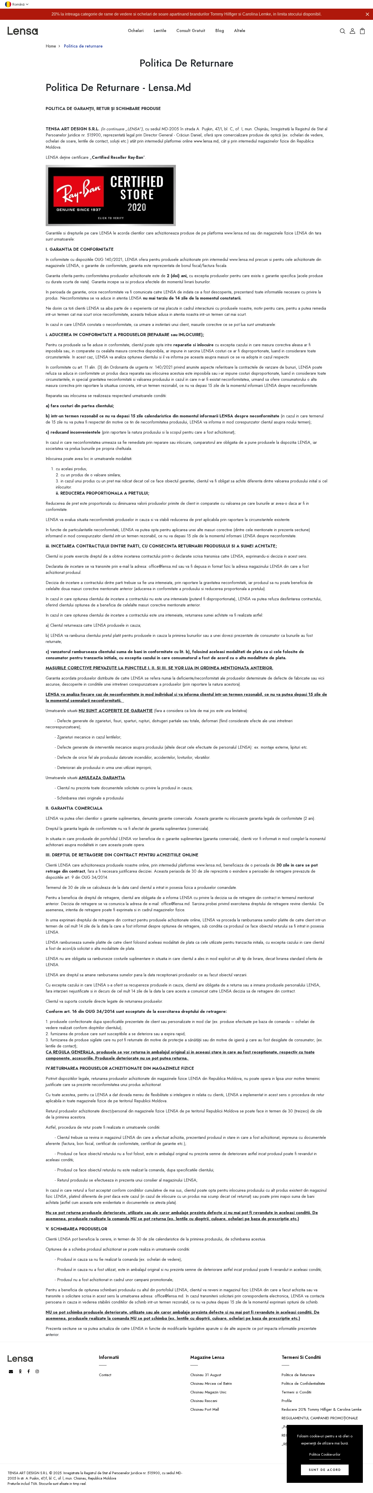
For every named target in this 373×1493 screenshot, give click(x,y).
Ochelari (136, 31)
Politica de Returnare (298, 1375)
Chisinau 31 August (205, 1375)
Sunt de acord (325, 1470)
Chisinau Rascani (203, 1401)
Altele (239, 31)
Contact (105, 1375)
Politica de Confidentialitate (303, 1383)
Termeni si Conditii (296, 1392)
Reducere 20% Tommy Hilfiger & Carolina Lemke (322, 1409)
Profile (287, 1401)
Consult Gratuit (190, 31)
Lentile (160, 31)
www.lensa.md (206, 141)
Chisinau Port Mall (204, 1409)
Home (51, 46)
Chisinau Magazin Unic (208, 1392)
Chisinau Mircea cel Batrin (211, 1383)
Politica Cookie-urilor (325, 1454)
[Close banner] (367, 14)
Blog (219, 31)
